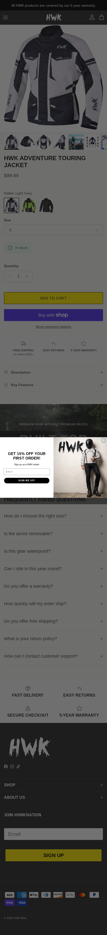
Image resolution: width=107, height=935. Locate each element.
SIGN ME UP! (26, 480)
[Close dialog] (104, 440)
